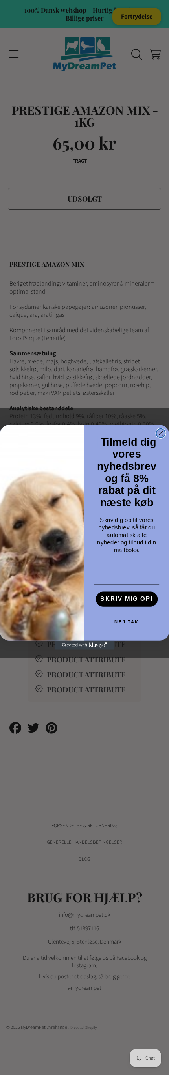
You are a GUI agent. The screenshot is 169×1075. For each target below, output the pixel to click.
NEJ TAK (126, 621)
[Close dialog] (160, 433)
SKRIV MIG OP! (126, 599)
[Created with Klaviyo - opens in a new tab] (85, 645)
